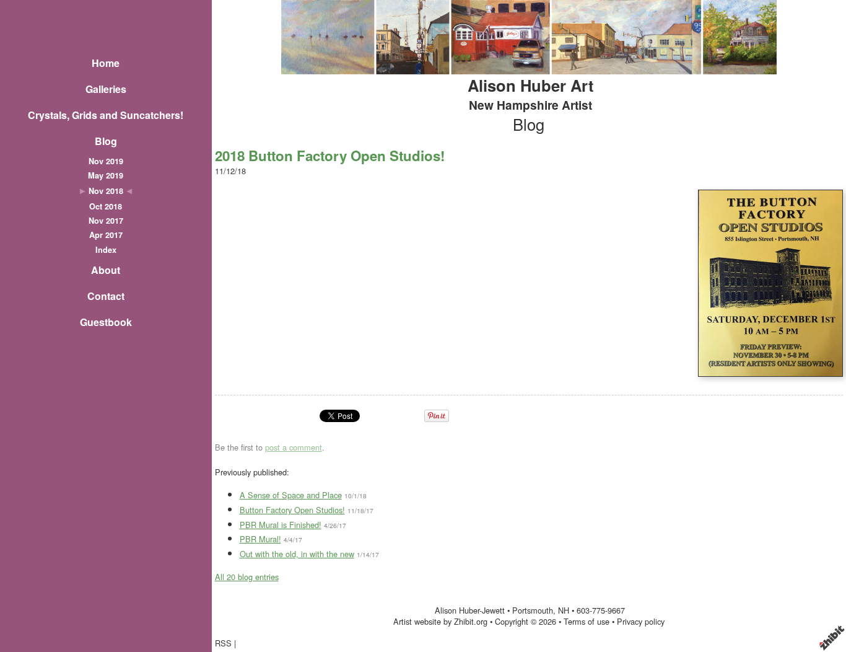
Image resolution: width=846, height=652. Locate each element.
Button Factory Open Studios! (292, 510)
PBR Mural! (260, 539)
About (105, 270)
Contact (105, 296)
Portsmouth (532, 610)
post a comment (293, 447)
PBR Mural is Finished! (280, 525)
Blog (106, 141)
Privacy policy (641, 621)
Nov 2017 (106, 220)
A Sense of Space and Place (291, 495)
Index (105, 249)
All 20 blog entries (247, 577)
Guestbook (106, 322)
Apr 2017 (106, 234)
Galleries (105, 89)
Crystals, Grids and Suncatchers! (105, 115)
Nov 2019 (106, 161)
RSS (223, 643)
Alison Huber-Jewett (470, 610)
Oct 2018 (105, 206)
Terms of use (586, 621)
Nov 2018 (106, 190)
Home (106, 63)
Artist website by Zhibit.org (440, 621)
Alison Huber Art (531, 85)
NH (563, 610)
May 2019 (105, 175)
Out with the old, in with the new (297, 554)
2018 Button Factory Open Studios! (330, 155)
